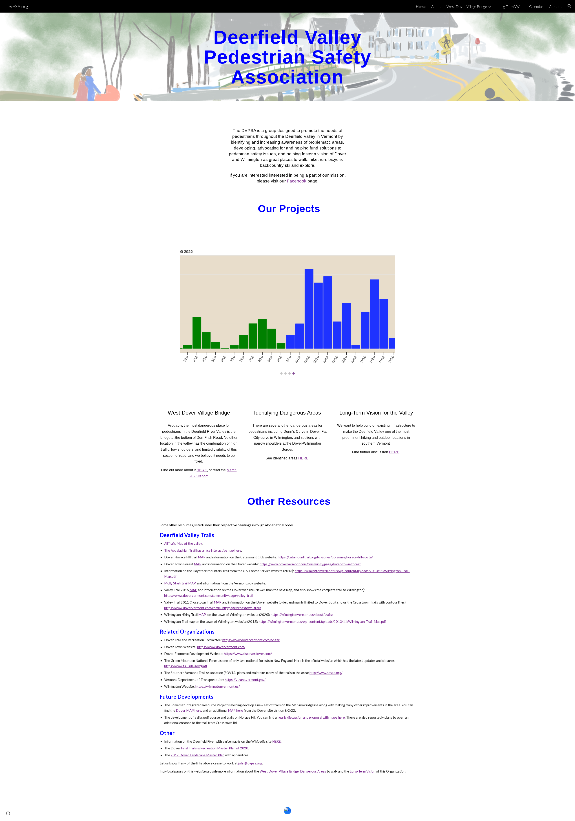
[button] (569, 6)
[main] (287, 56)
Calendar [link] (536, 6)
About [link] (436, 6)
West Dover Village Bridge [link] (467, 6)
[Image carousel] (287, 311)
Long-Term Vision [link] (510, 6)
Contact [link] (555, 6)
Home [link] (420, 6)
